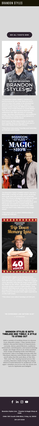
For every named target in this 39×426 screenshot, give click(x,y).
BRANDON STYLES (12, 3)
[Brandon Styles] (17, 401)
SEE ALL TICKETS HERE (19, 35)
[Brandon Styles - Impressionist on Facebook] (12, 401)
